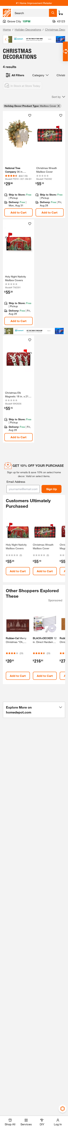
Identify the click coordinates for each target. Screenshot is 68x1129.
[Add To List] (30, 115)
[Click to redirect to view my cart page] (61, 13)
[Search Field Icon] (53, 13)
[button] (58, 97)
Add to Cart (18, 212)
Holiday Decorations (28, 29)
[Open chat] (65, 51)
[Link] (18, 164)
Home (7, 29)
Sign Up (51, 489)
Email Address (16, 481)
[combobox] (31, 13)
